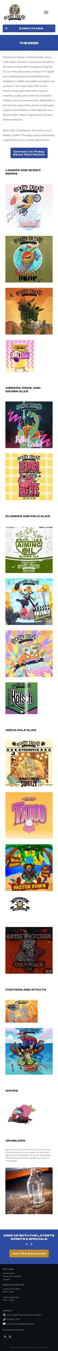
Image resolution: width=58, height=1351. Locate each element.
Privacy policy (9, 1273)
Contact (6, 1279)
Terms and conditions (12, 1276)
